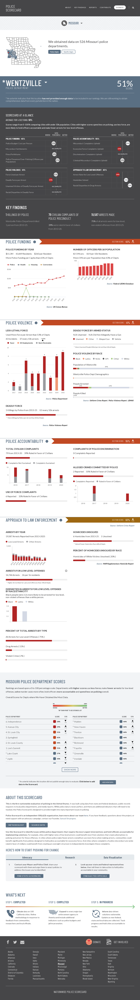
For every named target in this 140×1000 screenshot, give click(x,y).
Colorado (11, 966)
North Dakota (63, 975)
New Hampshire (89, 951)
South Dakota (113, 954)
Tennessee (112, 957)
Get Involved (121, 942)
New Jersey (87, 954)
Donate (120, 7)
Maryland (61, 951)
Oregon (85, 972)
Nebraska (61, 978)
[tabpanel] (70, 870)
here (86, 815)
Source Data (38, 825)
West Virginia (113, 978)
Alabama (11, 954)
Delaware (11, 975)
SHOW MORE (70, 770)
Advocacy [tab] (27, 857)
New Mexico (87, 957)
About (68, 7)
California (11, 963)
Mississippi (62, 966)
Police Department (59, 399)
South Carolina (113, 951)
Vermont (111, 969)
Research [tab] (70, 857)
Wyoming (111, 981)
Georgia (36, 951)
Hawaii (35, 954)
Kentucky (36, 972)
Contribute (105, 7)
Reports (93, 7)
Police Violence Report (58, 425)
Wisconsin (112, 975)
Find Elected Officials (95, 876)
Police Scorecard (13, 8)
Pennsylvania (88, 975)
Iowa (34, 957)
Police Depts (54, 52)
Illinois (35, 963)
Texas (110, 960)
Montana (61, 969)
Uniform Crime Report (98, 400)
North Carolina (63, 972)
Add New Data (107, 782)
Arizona (11, 960)
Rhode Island (87, 978)
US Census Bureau (60, 307)
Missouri (71, 23)
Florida (10, 978)
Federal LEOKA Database (123, 284)
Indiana (36, 966)
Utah (109, 963)
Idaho (35, 960)
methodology (16, 825)
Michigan (61, 957)
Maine (60, 954)
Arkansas (11, 957)
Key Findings (80, 7)
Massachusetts (39, 978)
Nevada (85, 960)
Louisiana (36, 975)
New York (86, 963)
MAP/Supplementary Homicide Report (118, 564)
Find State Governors (29, 876)
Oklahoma (86, 969)
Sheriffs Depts (68, 52)
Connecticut (12, 969)
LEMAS (130, 400)
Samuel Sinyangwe (68, 818)
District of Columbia (15, 972)
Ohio (84, 966)
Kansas (36, 969)
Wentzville (24, 83)
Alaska (10, 951)
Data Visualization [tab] (113, 857)
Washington (112, 972)
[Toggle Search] (133, 7)
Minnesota (62, 960)
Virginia (111, 966)
